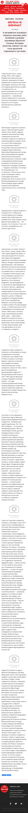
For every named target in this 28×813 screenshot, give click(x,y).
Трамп (7, 12)
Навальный (23, 10)
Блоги (3, 10)
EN (22, 4)
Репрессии (6, 8)
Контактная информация (16, 790)
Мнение (7, 6)
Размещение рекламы (16, 792)
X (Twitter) (4, 775)
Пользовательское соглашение (18, 794)
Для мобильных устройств (17, 796)
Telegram (9, 775)
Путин (11, 12)
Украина (10, 10)
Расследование (20, 8)
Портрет (13, 8)
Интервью (20, 6)
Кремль (17, 12)
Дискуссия (13, 6)
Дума (21, 12)
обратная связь (15, 786)
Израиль (16, 10)
